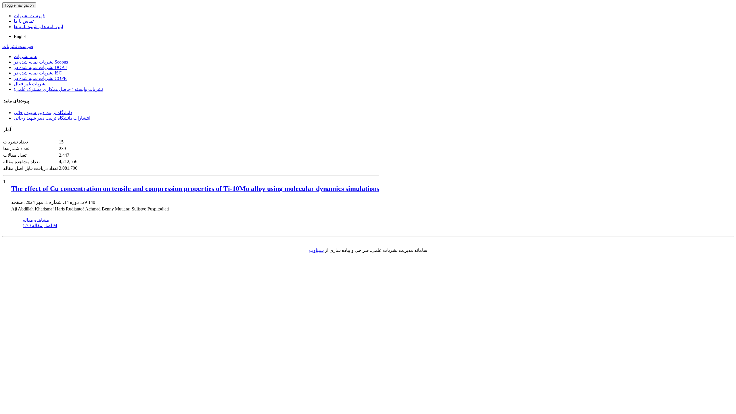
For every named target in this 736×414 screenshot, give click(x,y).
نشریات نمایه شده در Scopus (41, 62)
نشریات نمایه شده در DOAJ (40, 67)
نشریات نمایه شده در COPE (40, 78)
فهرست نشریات (29, 15)
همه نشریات (25, 56)
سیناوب (316, 250)
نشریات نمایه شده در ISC (38, 72)
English (21, 36)
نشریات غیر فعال (30, 83)
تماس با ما (24, 21)
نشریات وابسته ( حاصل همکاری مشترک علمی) (58, 89)
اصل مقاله (40, 225)
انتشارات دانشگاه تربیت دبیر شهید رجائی (52, 118)
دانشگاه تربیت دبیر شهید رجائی (43, 112)
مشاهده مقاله (36, 220)
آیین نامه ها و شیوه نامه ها (38, 26)
